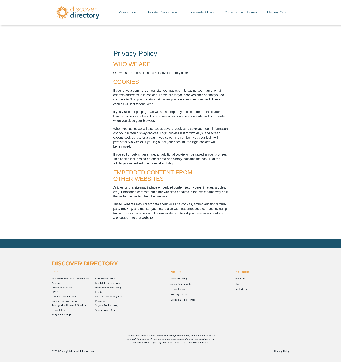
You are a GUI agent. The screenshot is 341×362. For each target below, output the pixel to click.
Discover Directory (85, 263)
